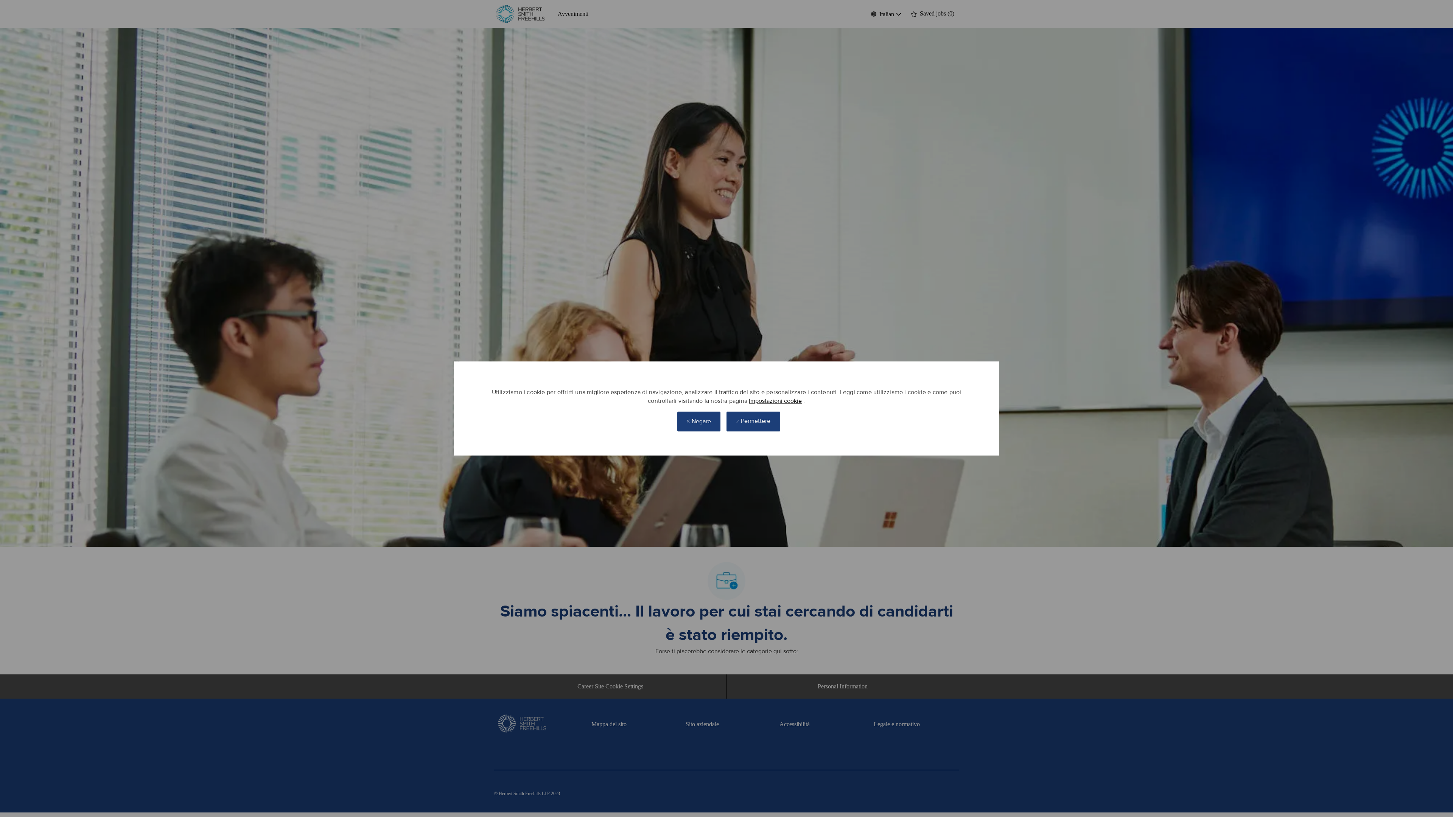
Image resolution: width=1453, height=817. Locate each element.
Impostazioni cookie (775, 401)
